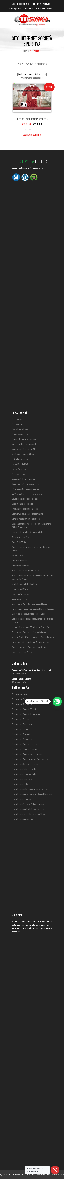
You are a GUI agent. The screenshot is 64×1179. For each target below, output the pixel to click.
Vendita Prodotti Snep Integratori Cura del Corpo (33, 637)
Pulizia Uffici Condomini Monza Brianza (29, 632)
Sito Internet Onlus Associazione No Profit (30, 789)
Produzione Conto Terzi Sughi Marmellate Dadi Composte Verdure (32, 577)
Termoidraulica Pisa (20, 537)
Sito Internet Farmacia (21, 799)
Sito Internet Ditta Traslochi (24, 769)
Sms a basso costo (20, 434)
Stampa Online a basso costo (25, 439)
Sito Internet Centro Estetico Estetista (28, 809)
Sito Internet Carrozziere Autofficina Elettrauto (32, 794)
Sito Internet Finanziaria (22, 724)
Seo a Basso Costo (20, 429)
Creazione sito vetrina (21, 679)
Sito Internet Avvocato (21, 734)
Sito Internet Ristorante (22, 704)
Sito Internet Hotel (20, 694)
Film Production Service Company (26, 489)
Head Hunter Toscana (21, 594)
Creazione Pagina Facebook (24, 444)
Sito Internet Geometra (22, 739)
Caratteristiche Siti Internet (23, 479)
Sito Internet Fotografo (22, 779)
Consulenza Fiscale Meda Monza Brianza (30, 614)
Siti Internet (17, 419)
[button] (57, 701)
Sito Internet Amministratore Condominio (30, 759)
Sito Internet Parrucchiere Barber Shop (28, 814)
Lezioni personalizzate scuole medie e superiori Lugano (32, 621)
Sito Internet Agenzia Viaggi (24, 709)
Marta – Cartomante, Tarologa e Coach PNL (31, 627)
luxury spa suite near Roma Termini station (30, 642)
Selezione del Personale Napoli (26, 499)
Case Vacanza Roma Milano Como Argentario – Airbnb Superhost (32, 525)
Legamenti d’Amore (20, 599)
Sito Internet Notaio (20, 729)
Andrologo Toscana (20, 565)
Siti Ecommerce (18, 424)
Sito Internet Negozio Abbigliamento (28, 804)
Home (26, 51)
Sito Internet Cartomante (22, 819)
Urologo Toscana (19, 560)
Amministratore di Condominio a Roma (29, 647)
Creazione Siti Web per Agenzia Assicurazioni (31, 670)
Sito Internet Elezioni (21, 719)
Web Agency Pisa (19, 555)
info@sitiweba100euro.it (22, 8)
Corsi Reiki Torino (19, 542)
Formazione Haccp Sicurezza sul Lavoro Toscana (33, 609)
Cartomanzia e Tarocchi (22, 504)
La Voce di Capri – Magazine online (27, 494)
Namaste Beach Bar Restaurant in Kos (28, 532)
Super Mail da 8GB (20, 464)
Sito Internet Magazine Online (25, 774)
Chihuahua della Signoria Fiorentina (27, 514)
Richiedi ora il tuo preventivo (31, 3)
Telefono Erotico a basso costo (25, 484)
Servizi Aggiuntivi (19, 469)
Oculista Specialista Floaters (24, 584)
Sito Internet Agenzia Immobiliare (26, 714)
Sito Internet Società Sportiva (24, 749)
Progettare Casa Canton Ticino (25, 570)
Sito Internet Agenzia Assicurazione (27, 754)
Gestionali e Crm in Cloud (23, 454)
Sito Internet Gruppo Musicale (25, 764)
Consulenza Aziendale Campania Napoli (29, 604)
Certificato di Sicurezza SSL (23, 449)
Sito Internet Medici (20, 784)
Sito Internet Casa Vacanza (23, 699)
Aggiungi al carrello (32, 135)
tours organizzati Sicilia (22, 652)
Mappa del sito (18, 474)
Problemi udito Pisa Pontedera (25, 509)
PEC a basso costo (20, 459)
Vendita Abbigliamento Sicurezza (26, 519)
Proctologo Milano (20, 589)
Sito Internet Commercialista (24, 744)
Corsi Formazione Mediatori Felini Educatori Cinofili (31, 549)
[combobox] (32, 78)
